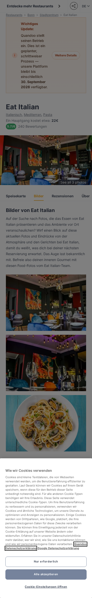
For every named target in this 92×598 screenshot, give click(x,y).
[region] (46, 528)
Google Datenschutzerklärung (58, 548)
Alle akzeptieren (46, 574)
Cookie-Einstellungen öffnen (46, 586)
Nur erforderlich (46, 561)
